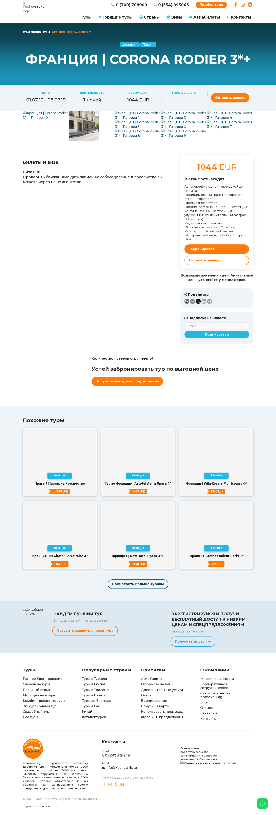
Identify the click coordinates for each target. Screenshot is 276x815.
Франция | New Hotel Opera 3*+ (138, 556)
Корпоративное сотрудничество (214, 686)
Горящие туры (117, 17)
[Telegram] (209, 301)
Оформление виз (156, 684)
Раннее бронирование (42, 679)
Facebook (236, 4)
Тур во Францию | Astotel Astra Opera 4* (138, 483)
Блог (204, 702)
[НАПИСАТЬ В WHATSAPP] (262, 803)
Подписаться (217, 334)
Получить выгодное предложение (127, 381)
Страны (152, 17)
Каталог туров (94, 717)
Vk (122, 784)
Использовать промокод (162, 712)
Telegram (250, 4)
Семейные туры (36, 684)
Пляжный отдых (37, 690)
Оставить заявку (230, 98)
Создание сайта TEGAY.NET (37, 807)
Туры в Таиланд (95, 690)
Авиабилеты (206, 17)
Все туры (30, 717)
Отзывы (207, 708)
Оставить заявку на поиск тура (85, 630)
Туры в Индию (94, 695)
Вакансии (208, 713)
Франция (130, 45)
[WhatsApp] (203, 301)
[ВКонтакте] (186, 301)
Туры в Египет (93, 684)
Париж (148, 45)
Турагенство (32, 32)
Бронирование (154, 701)
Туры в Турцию (94, 679)
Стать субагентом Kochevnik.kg (215, 695)
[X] (198, 301)
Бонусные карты (155, 706)
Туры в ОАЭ (91, 706)
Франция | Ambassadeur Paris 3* (216, 556)
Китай (87, 712)
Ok (116, 784)
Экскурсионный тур (40, 706)
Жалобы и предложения (162, 717)
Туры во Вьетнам (96, 701)
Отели (146, 695)
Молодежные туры (39, 695)
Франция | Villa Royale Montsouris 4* (216, 483)
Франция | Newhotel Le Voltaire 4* (60, 556)
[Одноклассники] (192, 301)
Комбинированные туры (44, 701)
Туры (86, 17)
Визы (176, 17)
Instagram (243, 4)
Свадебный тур (36, 712)
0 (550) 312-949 (117, 755)
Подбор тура (211, 5)
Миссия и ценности (217, 679)
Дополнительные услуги (162, 690)
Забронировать (202, 249)
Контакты (241, 17)
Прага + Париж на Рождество (60, 483)
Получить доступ (191, 641)
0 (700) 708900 (131, 4)
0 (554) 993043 (173, 4)
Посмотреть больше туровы (138, 584)
